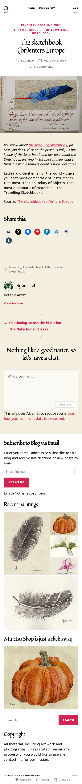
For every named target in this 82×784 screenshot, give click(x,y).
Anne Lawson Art (41, 8)
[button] (27, 544)
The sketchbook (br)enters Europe (45, 201)
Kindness (28, 25)
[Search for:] (29, 721)
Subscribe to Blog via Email (31, 443)
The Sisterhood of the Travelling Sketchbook (41, 31)
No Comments (43, 66)
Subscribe (16, 482)
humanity (15, 267)
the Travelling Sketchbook (48, 145)
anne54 (30, 60)
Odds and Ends (49, 25)
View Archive (15, 303)
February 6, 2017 (55, 60)
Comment (65, 404)
